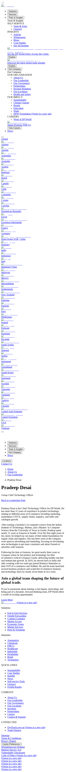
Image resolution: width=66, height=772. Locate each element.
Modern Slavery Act (11, 750)
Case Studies (13, 673)
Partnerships (13, 711)
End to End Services (17, 613)
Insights (11, 676)
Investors (11, 708)
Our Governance (15, 703)
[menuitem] (33, 139)
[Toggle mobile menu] (2, 431)
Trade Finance (14, 730)
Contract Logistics (16, 618)
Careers (11, 714)
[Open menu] (2, 431)
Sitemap (5, 735)
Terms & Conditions (11, 738)
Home (10, 469)
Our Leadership (15, 474)
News (10, 131)
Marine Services (15, 627)
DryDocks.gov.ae (26, 727)
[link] (36, 53)
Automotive (13, 640)
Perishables (12, 654)
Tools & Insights (16, 18)
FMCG (10, 646)
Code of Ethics (19, 755)
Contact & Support (16, 717)
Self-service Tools (16, 681)
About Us (12, 472)
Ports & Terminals (16, 629)
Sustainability (13, 670)
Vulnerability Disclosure (13, 752)
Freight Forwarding (16, 616)
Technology (13, 659)
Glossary (11, 684)
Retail (10, 657)
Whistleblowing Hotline (12, 747)
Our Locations (14, 705)
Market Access (14, 621)
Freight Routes (14, 687)
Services (12, 14)
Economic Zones (15, 624)
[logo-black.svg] (7, 5)
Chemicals (12, 643)
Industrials (12, 651)
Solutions (13, 11)
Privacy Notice (8, 741)
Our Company (15, 69)
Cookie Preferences (11, 744)
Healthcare (12, 648)
